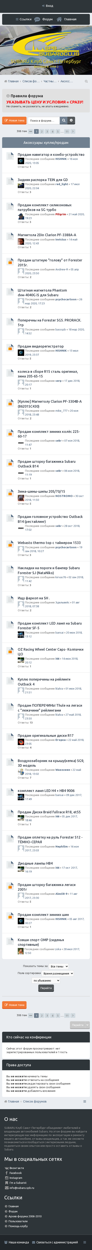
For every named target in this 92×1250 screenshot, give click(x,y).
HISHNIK (61, 158)
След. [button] (72, 131)
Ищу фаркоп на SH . (34, 598)
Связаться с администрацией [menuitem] (57, 1242)
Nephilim (61, 846)
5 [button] (58, 131)
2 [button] (42, 131)
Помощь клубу (18, 1226)
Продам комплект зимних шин (43, 915)
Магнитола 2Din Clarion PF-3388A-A (47, 235)
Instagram (16, 1177)
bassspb (60, 329)
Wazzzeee (62, 769)
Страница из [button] (30, 131)
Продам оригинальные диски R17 (46, 735)
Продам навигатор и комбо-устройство (51, 154)
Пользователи (18, 1221)
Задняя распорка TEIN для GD (43, 180)
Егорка (60, 739)
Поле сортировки (30, 972)
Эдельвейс (62, 602)
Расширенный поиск (71, 120)
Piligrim (60, 214)
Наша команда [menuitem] (19, 1242)
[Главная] (46, 54)
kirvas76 (60, 577)
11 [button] (66, 131)
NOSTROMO (64, 495)
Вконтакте (17, 1167)
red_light (61, 184)
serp (58, 380)
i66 (57, 658)
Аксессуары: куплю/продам (46, 142)
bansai (59, 632)
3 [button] (47, 131)
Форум (13, 1211)
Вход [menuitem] (49, 5)
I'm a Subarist (18, 1182)
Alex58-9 (61, 893)
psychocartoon (66, 299)
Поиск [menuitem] (86, 81)
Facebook (16, 1172)
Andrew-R (61, 269)
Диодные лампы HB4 (35, 863)
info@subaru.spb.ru (22, 1187)
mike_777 (61, 410)
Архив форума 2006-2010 (25, 1216)
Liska (58, 949)
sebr (58, 440)
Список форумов (35, 1101)
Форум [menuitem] (47, 19)
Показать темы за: (36, 965)
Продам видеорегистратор (41, 346)
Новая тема (16, 120)
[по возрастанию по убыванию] (46, 980)
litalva (59, 688)
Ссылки (25, 19)
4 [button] (52, 131)
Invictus (60, 239)
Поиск (63, 120)
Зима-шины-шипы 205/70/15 (41, 491)
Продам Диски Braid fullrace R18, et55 (49, 812)
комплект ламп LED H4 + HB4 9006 (46, 791)
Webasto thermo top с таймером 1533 (49, 543)
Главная (70, 19)
